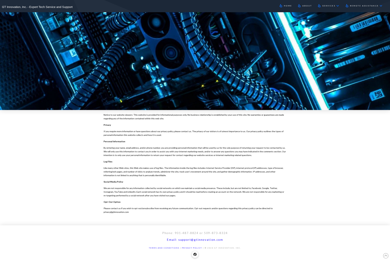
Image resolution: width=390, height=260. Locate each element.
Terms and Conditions (164, 248)
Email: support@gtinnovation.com (195, 239)
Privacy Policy (192, 248)
